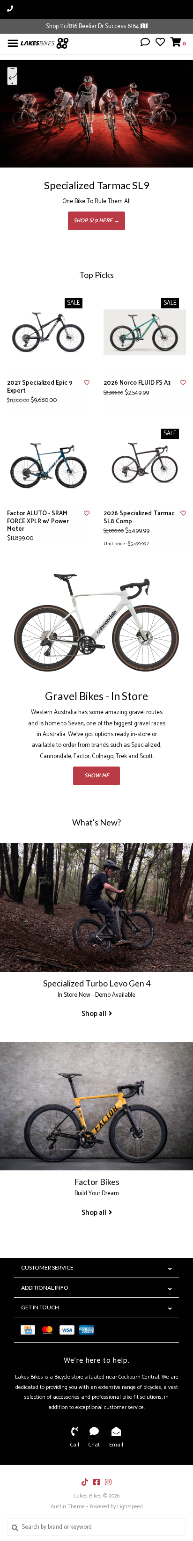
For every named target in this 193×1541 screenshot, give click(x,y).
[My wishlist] (160, 44)
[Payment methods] (30, 1329)
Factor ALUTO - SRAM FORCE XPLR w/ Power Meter (38, 521)
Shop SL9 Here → (96, 220)
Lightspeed (130, 1506)
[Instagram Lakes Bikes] (108, 1482)
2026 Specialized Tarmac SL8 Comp (139, 518)
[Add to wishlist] (86, 383)
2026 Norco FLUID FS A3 (137, 383)
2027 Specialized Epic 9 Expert (40, 387)
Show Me (96, 775)
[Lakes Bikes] (44, 43)
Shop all (94, 1014)
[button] (145, 44)
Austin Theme (68, 1506)
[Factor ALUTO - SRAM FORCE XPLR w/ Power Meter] (48, 463)
